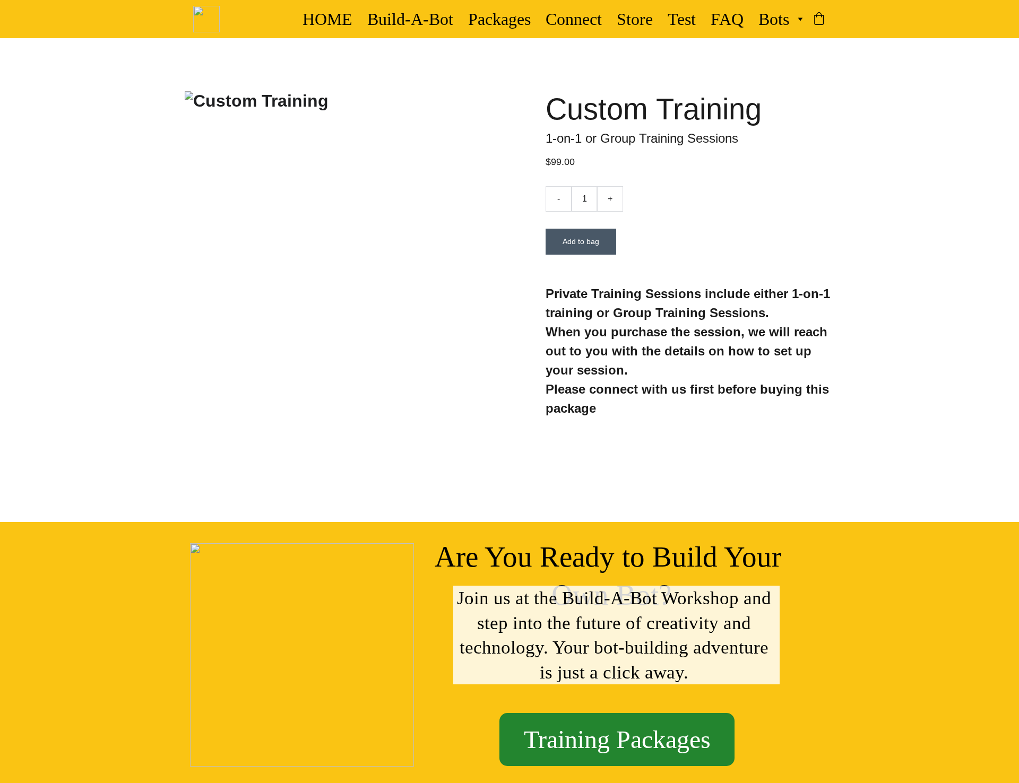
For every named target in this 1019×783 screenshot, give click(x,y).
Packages (499, 19)
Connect (574, 19)
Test (682, 19)
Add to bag (581, 241)
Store (635, 19)
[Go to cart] (819, 19)
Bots (773, 19)
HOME (327, 19)
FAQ (727, 19)
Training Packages (617, 739)
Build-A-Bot (410, 19)
